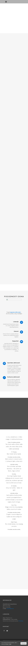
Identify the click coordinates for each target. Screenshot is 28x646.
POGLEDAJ (21, 621)
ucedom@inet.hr (10, 608)
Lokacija (16, 321)
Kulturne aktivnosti (13, 377)
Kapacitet (15, 341)
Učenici (16, 331)
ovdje (10, 644)
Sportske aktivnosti (13, 363)
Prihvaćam (23, 643)
